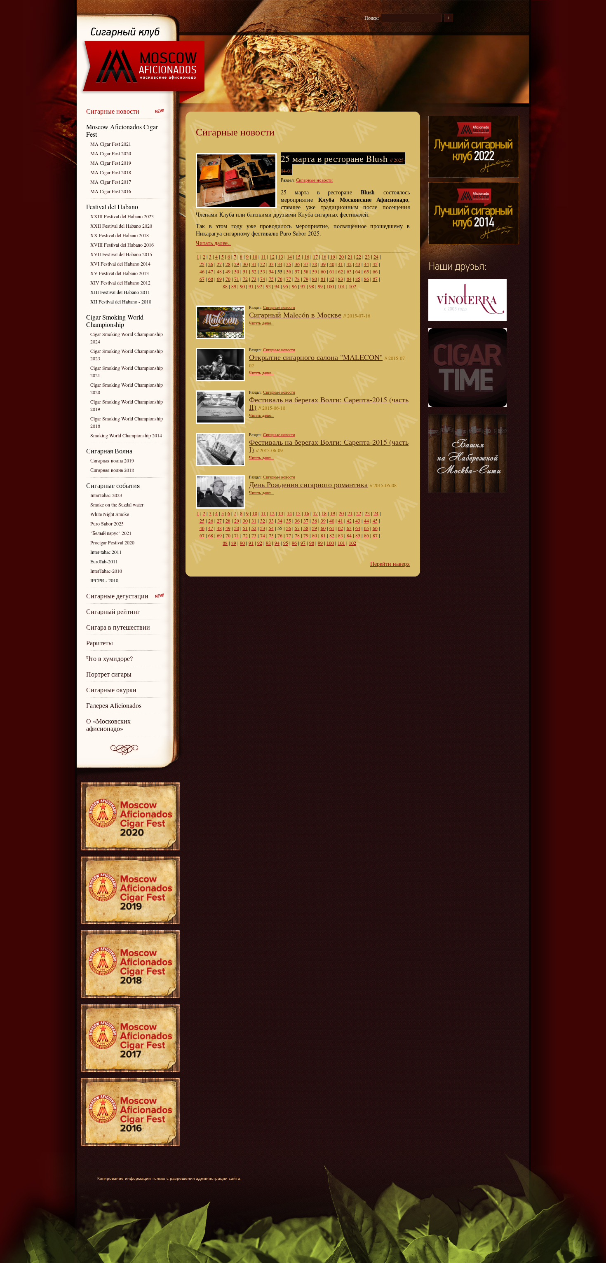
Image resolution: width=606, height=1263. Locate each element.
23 (367, 256)
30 (245, 264)
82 (331, 278)
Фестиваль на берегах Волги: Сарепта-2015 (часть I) (329, 445)
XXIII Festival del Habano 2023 (122, 216)
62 (340, 271)
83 (340, 278)
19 (332, 256)
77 (288, 278)
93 (268, 286)
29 (236, 264)
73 (253, 278)
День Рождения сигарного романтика (308, 484)
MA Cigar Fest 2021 (110, 143)
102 (352, 286)
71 (236, 278)
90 (242, 286)
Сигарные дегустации (117, 595)
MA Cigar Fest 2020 (110, 153)
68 (210, 278)
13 (280, 256)
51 (245, 271)
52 (253, 271)
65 (366, 271)
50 (236, 271)
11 (263, 256)
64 (357, 271)
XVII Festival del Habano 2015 (121, 254)
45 (375, 264)
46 (202, 271)
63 (349, 271)
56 (288, 271)
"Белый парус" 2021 (111, 533)
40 (331, 264)
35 (288, 264)
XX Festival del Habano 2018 (119, 235)
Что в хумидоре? (109, 658)
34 (279, 264)
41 (340, 264)
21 (350, 256)
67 (202, 278)
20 (341, 256)
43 (357, 264)
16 (306, 256)
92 (259, 286)
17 (315, 256)
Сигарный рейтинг (113, 611)
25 (202, 264)
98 (311, 286)
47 (210, 271)
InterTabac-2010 (106, 570)
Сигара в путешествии (118, 627)
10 (254, 256)
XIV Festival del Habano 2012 (120, 282)
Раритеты (99, 642)
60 (323, 271)
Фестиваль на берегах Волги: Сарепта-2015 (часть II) (329, 403)
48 (219, 271)
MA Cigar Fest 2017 (110, 181)
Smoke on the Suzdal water (116, 504)
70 (227, 278)
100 (330, 286)
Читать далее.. (213, 243)
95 (285, 286)
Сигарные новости (112, 111)
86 (366, 278)
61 (331, 271)
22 (358, 256)
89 (233, 286)
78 (297, 278)
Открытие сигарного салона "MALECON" (316, 357)
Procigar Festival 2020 (112, 542)
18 (324, 256)
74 (262, 278)
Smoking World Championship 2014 (126, 435)
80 (314, 278)
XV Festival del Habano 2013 (119, 273)
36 (297, 264)
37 (305, 264)
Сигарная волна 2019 (112, 460)
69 (219, 278)
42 (349, 264)
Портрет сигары (109, 674)
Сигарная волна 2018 (112, 470)
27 (219, 264)
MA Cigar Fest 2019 (110, 162)
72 (245, 278)
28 (227, 264)
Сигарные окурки (111, 689)
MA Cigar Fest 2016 (110, 191)
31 (253, 264)
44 (366, 264)
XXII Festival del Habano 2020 (121, 225)
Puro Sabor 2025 (107, 523)
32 (262, 264)
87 (375, 278)
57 (297, 271)
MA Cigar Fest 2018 (110, 172)
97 (303, 286)
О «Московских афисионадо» (108, 725)
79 (305, 278)
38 (314, 264)
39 (323, 264)
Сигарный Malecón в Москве (295, 315)
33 (271, 264)
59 (314, 271)
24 (375, 256)
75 (271, 278)
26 (210, 264)
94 (277, 286)
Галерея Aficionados (113, 705)
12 (272, 256)
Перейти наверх (390, 563)
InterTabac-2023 (106, 495)
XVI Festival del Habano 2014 (120, 263)
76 (279, 278)
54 (271, 271)
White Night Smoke (109, 514)
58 (305, 271)
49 (227, 271)
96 (294, 286)
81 (323, 278)
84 (349, 278)
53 (262, 271)
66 (375, 271)
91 (251, 286)
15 (298, 256)
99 (320, 286)
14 (289, 256)
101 (341, 286)
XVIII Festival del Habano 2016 (122, 244)
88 (225, 286)
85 (357, 278)
